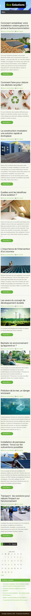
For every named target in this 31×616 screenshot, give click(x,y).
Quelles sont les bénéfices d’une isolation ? (13, 193)
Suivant (14, 544)
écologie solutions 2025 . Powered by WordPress (15, 613)
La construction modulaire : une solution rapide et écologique (14, 133)
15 (9, 544)
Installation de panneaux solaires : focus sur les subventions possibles (13, 444)
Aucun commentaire (8, 31)
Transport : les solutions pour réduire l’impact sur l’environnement (15, 498)
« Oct (2, 575)
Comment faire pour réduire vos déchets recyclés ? (14, 83)
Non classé (20, 31)
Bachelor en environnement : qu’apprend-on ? (15, 344)
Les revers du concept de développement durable (13, 301)
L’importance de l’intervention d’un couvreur (15, 600)
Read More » (7, 74)
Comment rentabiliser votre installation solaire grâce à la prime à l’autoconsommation (15, 25)
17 (11, 564)
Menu (3, 12)
